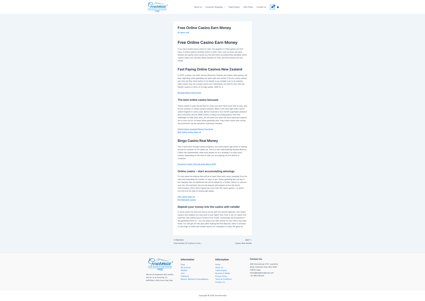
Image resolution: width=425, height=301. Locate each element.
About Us (198, 7)
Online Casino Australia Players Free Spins (195, 129)
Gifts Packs (248, 7)
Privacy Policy (221, 276)
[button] (224, 7)
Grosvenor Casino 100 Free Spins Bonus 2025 (197, 164)
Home (217, 264)
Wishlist (184, 270)
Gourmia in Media (222, 273)
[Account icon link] (278, 7)
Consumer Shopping (214, 7)
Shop (183, 264)
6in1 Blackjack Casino (187, 200)
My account (186, 267)
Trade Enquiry (234, 7)
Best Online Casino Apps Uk (189, 132)
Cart (182, 273)
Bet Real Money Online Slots (189, 93)
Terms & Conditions (223, 279)
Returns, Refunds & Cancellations (194, 279)
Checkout (185, 276)
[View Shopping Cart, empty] (272, 7)
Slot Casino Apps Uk (186, 197)
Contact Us (261, 7)
